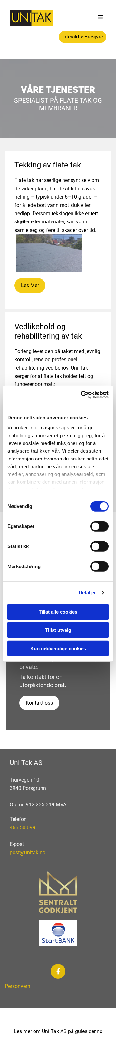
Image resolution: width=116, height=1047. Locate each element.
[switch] (99, 526)
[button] (100, 18)
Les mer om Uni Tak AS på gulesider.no (58, 1031)
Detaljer (87, 592)
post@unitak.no (27, 852)
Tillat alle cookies (58, 611)
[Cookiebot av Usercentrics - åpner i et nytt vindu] (82, 395)
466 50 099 (22, 828)
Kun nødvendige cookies (58, 648)
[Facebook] (58, 971)
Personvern (18, 986)
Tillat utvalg (58, 630)
